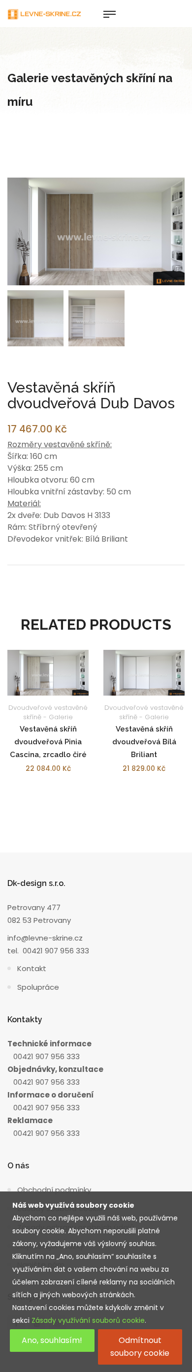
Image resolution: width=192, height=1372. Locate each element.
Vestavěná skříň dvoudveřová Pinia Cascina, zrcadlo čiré (48, 742)
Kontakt (31, 968)
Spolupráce (38, 987)
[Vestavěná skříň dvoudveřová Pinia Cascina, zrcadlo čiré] (48, 673)
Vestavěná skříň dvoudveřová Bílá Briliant (144, 742)
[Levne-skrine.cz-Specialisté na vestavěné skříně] (44, 13)
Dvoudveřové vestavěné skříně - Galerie (48, 712)
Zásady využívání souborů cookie (88, 1320)
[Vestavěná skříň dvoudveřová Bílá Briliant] (144, 673)
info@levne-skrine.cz (45, 938)
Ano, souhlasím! (52, 1340)
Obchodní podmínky (54, 1190)
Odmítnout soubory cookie (139, 1347)
